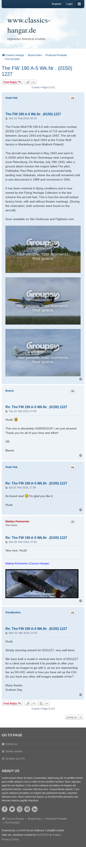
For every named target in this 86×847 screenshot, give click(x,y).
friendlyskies (13, 612)
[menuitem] (6, 839)
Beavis (9, 390)
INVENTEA (43, 834)
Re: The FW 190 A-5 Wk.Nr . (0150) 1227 (36, 407)
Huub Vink (11, 97)
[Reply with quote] (72, 97)
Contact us (11, 744)
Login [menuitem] (69, 4)
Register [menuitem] (56, 4)
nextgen (56, 834)
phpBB (20, 830)
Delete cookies (13, 751)
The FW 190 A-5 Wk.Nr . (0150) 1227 (37, 71)
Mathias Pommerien (17, 521)
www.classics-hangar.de (28, 25)
